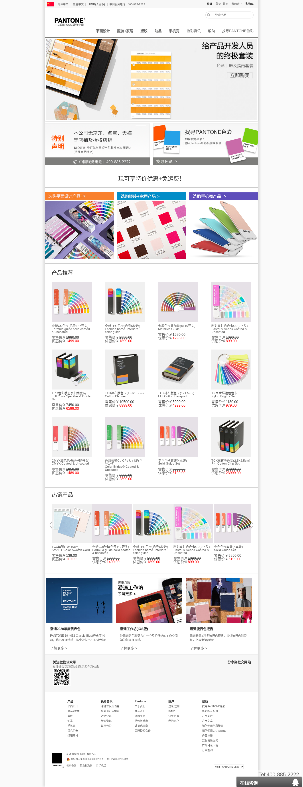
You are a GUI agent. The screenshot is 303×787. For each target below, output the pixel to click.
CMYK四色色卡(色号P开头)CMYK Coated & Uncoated (71, 462)
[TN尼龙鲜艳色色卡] (231, 370)
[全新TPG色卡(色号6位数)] (125, 302)
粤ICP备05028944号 (117, 759)
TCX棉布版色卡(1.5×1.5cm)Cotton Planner (124, 395)
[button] (269, 781)
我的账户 (237, 4)
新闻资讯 (106, 721)
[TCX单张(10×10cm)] (72, 523)
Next (252, 525)
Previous (51, 525)
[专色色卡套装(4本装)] (178, 437)
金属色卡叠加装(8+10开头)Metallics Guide (176, 327)
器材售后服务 (210, 740)
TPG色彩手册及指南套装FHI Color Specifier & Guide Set (71, 396)
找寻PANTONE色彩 (213, 706)
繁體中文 (78, 4)
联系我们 (140, 711)
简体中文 (63, 4)
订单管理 (173, 716)
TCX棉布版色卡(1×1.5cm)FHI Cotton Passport (176, 395)
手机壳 (71, 725)
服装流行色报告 (110, 711)
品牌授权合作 (143, 730)
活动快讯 (106, 716)
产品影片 (207, 716)
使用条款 (71, 765)
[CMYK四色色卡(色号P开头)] (72, 437)
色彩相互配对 (210, 711)
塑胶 (70, 716)
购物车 (172, 711)
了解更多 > (58, 648)
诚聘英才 (140, 716)
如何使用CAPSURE (214, 730)
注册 (225, 4)
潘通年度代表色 (110, 706)
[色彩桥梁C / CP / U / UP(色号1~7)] (125, 437)
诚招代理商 (141, 725)
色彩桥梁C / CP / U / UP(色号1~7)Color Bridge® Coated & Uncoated (123, 465)
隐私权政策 (86, 765)
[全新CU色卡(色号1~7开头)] (72, 302)
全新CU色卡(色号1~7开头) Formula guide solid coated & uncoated (71, 329)
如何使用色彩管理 (212, 725)
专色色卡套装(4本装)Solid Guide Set (172, 462)
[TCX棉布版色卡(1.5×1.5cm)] (125, 370)
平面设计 (72, 706)
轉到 (208, 14)
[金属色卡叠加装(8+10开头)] (178, 302)
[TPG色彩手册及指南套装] (72, 370)
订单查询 (207, 750)
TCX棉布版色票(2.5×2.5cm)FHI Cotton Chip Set (230, 462)
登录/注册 (174, 706)
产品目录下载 (210, 745)
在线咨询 (249, 783)
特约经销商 (141, 721)
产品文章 (207, 721)
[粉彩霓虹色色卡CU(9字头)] (231, 302)
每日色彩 (106, 725)
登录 (218, 4)
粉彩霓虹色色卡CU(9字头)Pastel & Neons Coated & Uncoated (229, 329)
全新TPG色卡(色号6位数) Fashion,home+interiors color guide (122, 329)
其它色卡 (72, 730)
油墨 (70, 721)
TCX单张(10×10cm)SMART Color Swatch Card (71, 548)
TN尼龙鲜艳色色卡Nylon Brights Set (224, 395)
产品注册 (207, 735)
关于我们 (140, 706)
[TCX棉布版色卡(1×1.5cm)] (178, 370)
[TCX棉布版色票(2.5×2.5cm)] (231, 437)
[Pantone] (75, 22)
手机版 (102, 765)
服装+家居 (73, 711)
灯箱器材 (72, 735)
